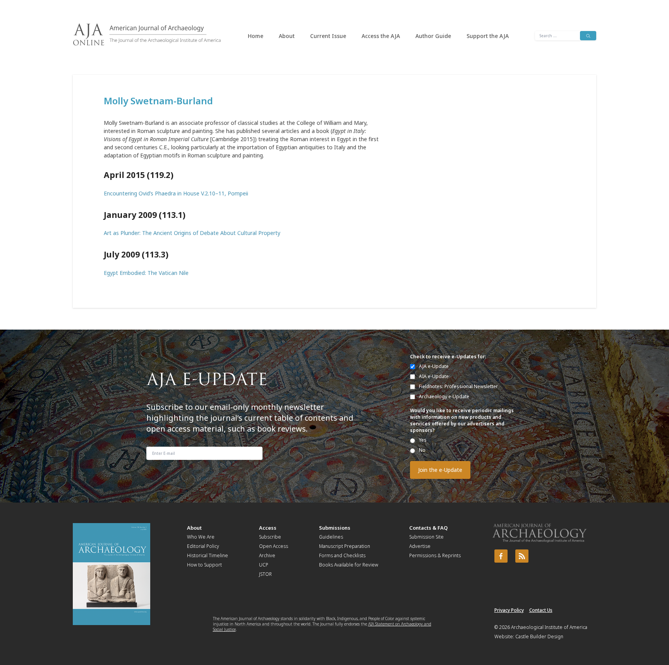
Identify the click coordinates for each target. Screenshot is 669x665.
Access (267, 527)
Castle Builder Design (539, 636)
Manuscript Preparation (344, 546)
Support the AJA (488, 36)
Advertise (420, 546)
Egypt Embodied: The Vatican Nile (146, 272)
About (287, 36)
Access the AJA (381, 36)
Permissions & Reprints (435, 555)
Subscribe (270, 537)
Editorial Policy (203, 546)
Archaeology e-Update (444, 396)
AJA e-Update (434, 366)
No (422, 450)
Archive (267, 555)
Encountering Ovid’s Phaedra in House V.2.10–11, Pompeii (176, 193)
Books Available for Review (348, 564)
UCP (263, 564)
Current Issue (328, 36)
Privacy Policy (509, 610)
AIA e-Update (434, 376)
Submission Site (426, 537)
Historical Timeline (207, 555)
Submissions (334, 527)
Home (255, 36)
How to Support (204, 564)
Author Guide (433, 36)
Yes (423, 440)
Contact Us (540, 610)
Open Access (273, 546)
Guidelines (331, 537)
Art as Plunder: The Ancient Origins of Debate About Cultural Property (192, 233)
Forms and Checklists (342, 555)
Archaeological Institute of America (549, 627)
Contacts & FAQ (428, 527)
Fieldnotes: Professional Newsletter (458, 386)
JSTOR (265, 574)
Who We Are (200, 537)
